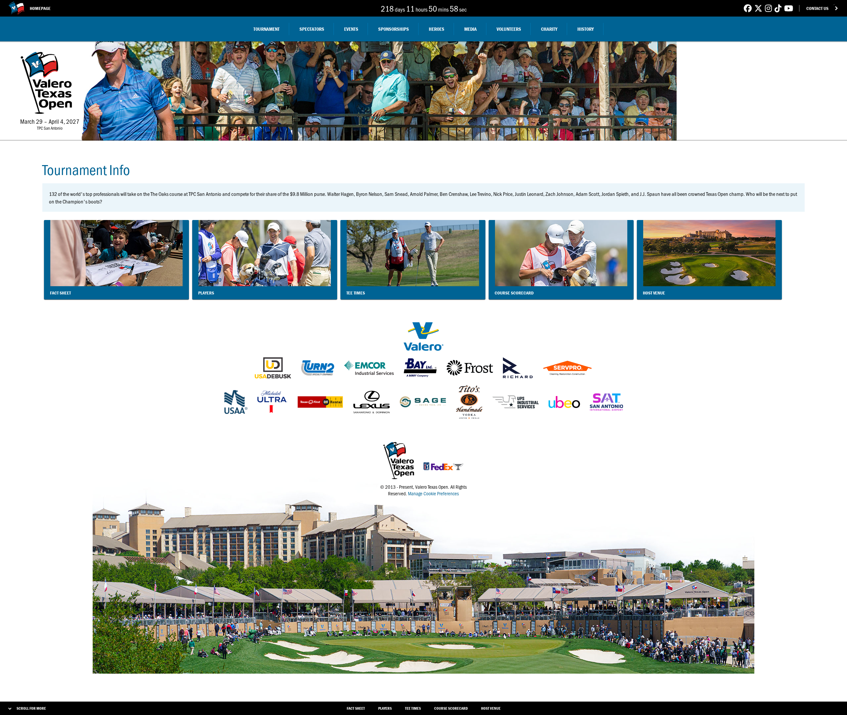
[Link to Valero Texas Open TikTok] (778, 8)
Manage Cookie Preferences (433, 493)
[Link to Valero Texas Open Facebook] (748, 8)
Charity (549, 29)
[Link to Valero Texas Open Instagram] (768, 8)
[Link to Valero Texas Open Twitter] (758, 8)
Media (470, 29)
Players (385, 708)
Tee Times (413, 708)
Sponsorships (393, 29)
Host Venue (491, 708)
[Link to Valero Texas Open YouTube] (788, 8)
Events (351, 29)
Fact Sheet (356, 708)
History (585, 29)
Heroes (436, 29)
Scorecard (451, 708)
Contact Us (817, 8)
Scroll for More (31, 708)
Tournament (266, 29)
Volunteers (509, 29)
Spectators (311, 29)
